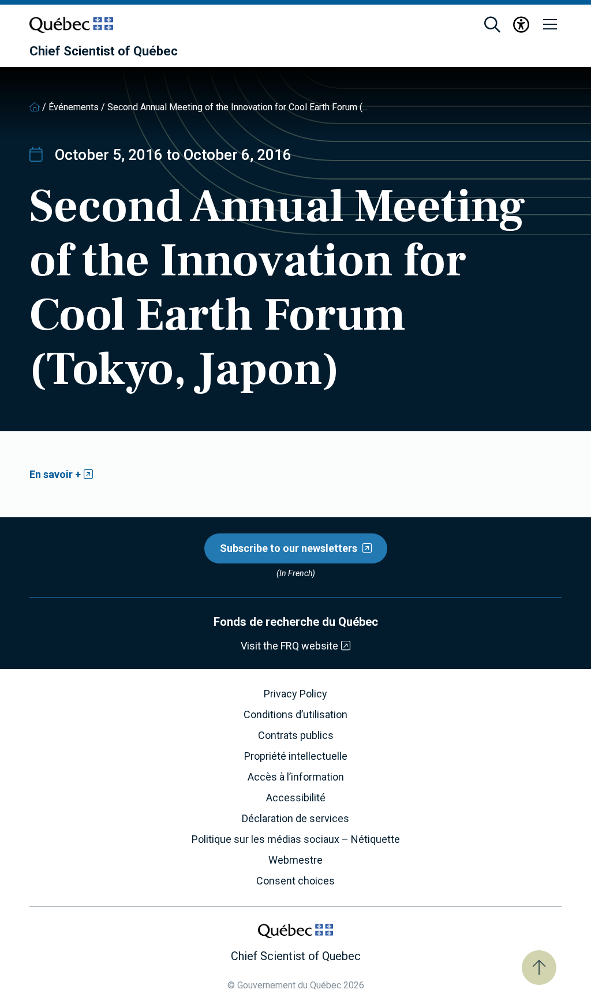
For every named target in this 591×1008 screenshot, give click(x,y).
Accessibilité (296, 797)
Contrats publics (296, 735)
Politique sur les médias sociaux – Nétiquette (296, 839)
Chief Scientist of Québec (103, 51)
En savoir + (55, 474)
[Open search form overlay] (492, 24)
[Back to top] (539, 967)
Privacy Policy (295, 694)
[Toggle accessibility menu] (521, 24)
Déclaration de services (295, 818)
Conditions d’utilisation (295, 714)
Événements (73, 107)
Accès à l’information (296, 777)
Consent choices (295, 881)
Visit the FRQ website (289, 646)
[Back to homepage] (34, 107)
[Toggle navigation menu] (550, 24)
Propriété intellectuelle (295, 756)
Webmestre (295, 860)
